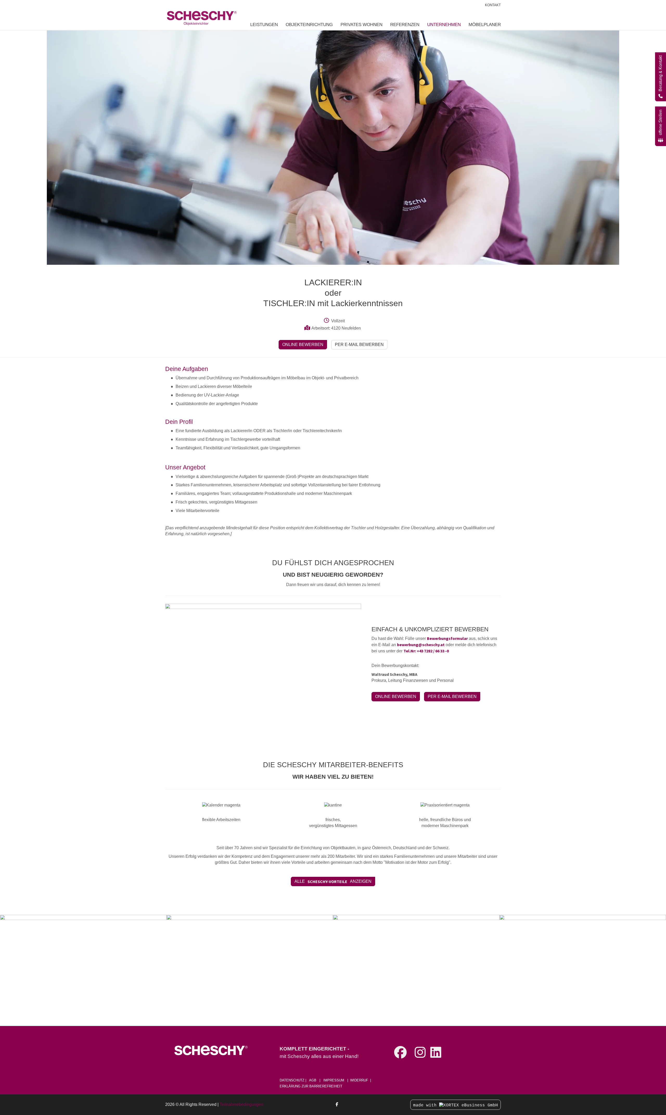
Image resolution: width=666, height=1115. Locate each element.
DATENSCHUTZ (292, 1080)
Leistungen (264, 24)
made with (426, 1105)
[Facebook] (337, 1104)
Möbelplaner (485, 24)
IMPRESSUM (333, 1080)
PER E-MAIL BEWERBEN (359, 344)
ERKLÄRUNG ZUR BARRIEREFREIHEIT (311, 1086)
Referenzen (404, 24)
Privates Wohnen (361, 24)
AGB (312, 1080)
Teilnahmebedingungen (241, 1104)
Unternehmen (444, 24)
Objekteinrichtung (309, 24)
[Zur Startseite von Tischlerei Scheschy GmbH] (201, 15)
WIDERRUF (359, 1080)
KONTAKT (493, 5)
